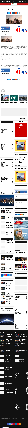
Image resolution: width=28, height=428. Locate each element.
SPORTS (2, 191)
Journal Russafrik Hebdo (4, 142)
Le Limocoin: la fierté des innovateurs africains (24, 263)
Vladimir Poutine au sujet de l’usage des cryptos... (20, 253)
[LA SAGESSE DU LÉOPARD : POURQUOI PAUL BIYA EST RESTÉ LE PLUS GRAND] (3, 222)
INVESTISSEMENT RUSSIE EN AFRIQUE (5, 178)
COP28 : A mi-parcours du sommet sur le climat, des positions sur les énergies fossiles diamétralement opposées (13, 103)
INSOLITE (16, 310)
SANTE (2, 149)
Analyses (2, 163)
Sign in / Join (18, 0)
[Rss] (20, 424)
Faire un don (9, 1)
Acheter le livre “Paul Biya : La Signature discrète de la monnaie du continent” (19, 1)
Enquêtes (2, 132)
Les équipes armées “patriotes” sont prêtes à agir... (17, 270)
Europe (2, 133)
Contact (7, 1)
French (4, 427)
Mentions (4, 1)
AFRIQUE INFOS (3, 162)
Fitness (16, 309)
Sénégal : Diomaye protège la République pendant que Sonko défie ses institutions (9, 217)
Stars (1, 192)
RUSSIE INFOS (2, 147)
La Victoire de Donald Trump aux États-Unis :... (24, 270)
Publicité (2, 1)
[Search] (26, 187)
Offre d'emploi (3, 144)
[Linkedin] (16, 424)
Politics (2, 145)
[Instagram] (12, 424)
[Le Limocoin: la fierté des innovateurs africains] (24, 259)
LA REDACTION (7, 89)
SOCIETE (2, 150)
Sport (15, 324)
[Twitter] (10, 424)
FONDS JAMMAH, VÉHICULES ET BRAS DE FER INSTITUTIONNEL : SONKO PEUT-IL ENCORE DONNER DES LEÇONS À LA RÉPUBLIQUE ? (9, 212)
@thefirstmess (21, 291)
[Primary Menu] (1, 4)
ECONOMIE (2, 130)
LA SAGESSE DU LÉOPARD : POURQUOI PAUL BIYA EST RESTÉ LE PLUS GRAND (9, 222)
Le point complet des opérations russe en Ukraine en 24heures (23, 102)
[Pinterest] (14, 424)
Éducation (2, 131)
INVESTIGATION (3, 177)
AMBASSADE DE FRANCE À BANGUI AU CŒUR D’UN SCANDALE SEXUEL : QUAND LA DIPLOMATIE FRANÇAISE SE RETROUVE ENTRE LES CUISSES (9, 233)
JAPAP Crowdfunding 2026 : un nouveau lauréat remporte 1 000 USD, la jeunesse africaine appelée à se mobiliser (9, 227)
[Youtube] (18, 424)
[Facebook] (8, 424)
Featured (16, 308)
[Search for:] (21, 187)
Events (2, 134)
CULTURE (2, 128)
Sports (16, 325)
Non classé (2, 143)
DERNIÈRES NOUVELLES (4, 129)
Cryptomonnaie (3, 127)
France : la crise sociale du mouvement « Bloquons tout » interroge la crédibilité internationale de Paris (5, 102)
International (2, 176)
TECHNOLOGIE (3, 193)
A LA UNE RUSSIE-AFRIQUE (4, 161)
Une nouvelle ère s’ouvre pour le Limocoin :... (17, 263)
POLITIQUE (2, 146)
